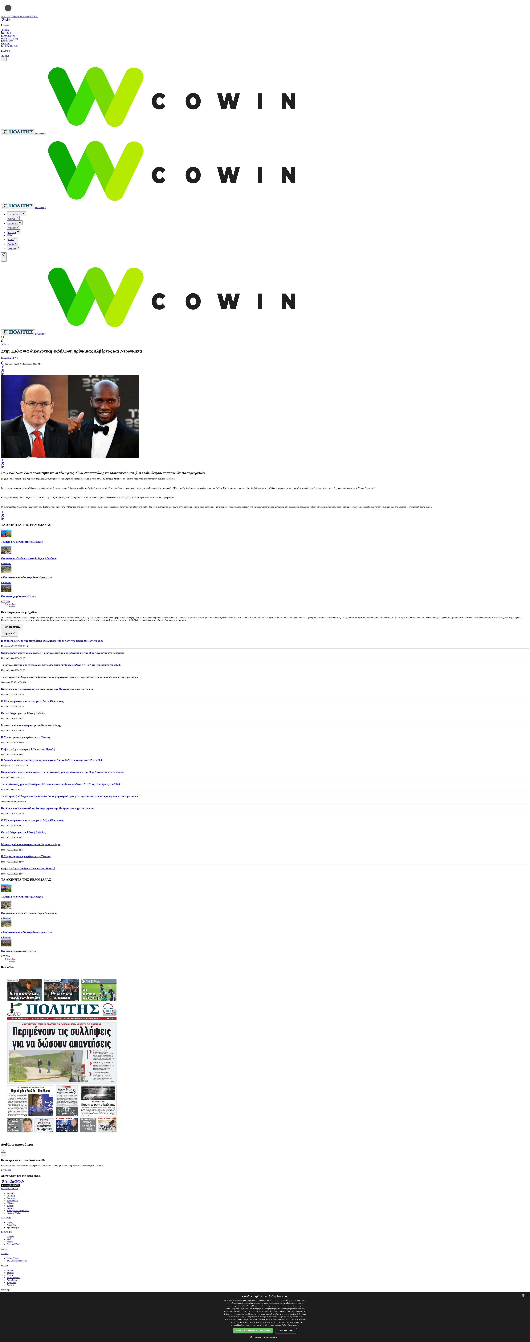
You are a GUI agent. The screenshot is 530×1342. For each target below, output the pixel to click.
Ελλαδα (10, 1203)
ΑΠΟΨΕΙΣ (12, 228)
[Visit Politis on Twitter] (6, 1182)
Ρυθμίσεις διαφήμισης (269, 1322)
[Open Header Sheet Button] (4, 59)
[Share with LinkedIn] (2, 373)
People (10, 1242)
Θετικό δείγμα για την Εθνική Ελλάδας (23, 713)
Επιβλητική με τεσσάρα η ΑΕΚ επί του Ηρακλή (28, 749)
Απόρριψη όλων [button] (286, 1331)
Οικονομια (11, 1198)
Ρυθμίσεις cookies (273, 1325)
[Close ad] (3, 1154)
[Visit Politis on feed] (22, 1182)
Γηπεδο (11, 244)
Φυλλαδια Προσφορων (17, 1261)
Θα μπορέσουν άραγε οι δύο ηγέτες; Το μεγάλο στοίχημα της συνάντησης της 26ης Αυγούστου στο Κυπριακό (62, 652)
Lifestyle (10, 1237)
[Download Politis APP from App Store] (5, 1186)
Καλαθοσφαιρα (13, 1277)
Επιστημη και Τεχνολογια (18, 1210)
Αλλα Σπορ (12, 1280)
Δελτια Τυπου (13, 1258)
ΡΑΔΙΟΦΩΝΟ (7, 36)
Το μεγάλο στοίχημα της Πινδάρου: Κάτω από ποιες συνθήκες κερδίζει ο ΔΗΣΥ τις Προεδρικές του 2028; (61, 664)
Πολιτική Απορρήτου (290, 1325)
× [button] (527, 1296)
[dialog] (265, 1317)
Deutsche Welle (13, 1213)
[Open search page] (2, 338)
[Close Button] (3, 1150)
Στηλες (10, 1222)
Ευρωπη (10, 1205)
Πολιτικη (11, 1195)
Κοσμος (10, 1208)
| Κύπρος (5, 344)
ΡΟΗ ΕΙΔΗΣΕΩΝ (9, 38)
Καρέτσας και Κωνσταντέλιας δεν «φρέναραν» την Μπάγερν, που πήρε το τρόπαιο (47, 689)
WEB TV (5, 43)
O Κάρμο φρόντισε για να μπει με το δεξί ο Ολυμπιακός (32, 701)
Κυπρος (10, 1193)
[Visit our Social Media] (2, 20)
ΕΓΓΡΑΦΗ (6, 1170)
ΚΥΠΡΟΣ (11, 219)
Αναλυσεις (11, 1225)
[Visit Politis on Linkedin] (12, 1182)
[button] (265, 1337)
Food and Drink (14, 1244)
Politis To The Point (9, 46)
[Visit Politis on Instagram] (9, 1182)
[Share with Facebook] (2, 367)
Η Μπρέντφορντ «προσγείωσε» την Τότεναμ (26, 737)
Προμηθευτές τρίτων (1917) (262, 1311)
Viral (9, 1239)
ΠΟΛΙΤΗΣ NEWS (15, 214)
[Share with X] (2, 370)
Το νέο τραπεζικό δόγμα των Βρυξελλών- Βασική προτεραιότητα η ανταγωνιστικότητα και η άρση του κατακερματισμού (69, 677)
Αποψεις (10, 1285)
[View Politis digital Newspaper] (265, 1055)
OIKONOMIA (13, 224)
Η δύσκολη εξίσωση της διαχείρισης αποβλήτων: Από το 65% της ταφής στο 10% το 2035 (52, 640)
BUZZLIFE (12, 233)
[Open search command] (4, 254)
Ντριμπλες (11, 1282)
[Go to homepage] (18, 132)
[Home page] (2, 342)
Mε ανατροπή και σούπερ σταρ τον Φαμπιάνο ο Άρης (31, 725)
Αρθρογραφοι (13, 1227)
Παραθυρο (12, 249)
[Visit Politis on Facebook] (2, 1182)
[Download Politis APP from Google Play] (14, 1186)
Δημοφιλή (9, 633)
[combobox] (523, 1295)
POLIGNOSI (7, 41)
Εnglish (5, 30)
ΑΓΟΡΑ (11, 240)
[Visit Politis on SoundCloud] (19, 1182)
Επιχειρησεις (12, 1200)
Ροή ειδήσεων (12, 627)
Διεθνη (10, 1275)
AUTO (10, 235)
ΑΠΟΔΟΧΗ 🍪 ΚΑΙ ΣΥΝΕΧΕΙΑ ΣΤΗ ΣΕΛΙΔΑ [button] (253, 1331)
